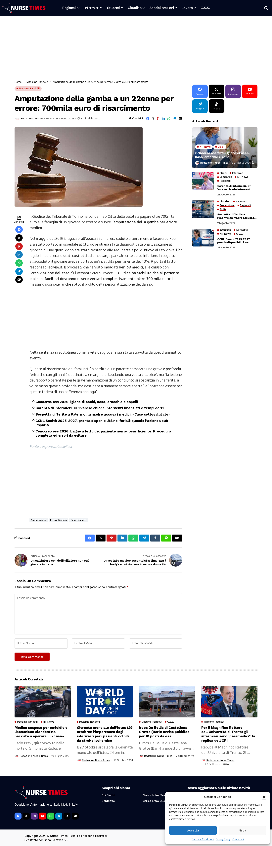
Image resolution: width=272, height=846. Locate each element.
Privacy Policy (223, 839)
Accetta (193, 830)
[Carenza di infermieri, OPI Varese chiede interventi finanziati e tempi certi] (203, 181)
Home (18, 81)
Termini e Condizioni (203, 839)
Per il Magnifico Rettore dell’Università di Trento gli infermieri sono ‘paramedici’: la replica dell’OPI (228, 734)
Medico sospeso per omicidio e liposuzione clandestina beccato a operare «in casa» (41, 731)
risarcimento (78, 520)
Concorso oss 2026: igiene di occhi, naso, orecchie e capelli (86, 402)
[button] (264, 797)
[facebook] (18, 816)
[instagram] (34, 816)
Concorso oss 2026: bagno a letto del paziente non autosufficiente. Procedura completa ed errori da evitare (103, 433)
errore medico (58, 520)
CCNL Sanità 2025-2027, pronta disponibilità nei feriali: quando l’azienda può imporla (101, 423)
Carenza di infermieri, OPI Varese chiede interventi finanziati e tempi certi (99, 408)
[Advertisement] (134, 49)
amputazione (38, 520)
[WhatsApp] (50, 816)
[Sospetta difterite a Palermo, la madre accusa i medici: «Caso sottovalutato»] (203, 209)
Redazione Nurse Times (36, 118)
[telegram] (58, 816)
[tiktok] (67, 816)
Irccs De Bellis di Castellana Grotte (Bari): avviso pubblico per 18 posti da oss (164, 731)
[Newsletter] (75, 816)
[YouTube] (42, 816)
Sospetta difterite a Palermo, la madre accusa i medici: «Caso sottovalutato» (102, 414)
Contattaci (238, 839)
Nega (242, 830)
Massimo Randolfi (37, 81)
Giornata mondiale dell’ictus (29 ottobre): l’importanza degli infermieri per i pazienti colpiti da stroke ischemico (105, 734)
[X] (26, 816)
